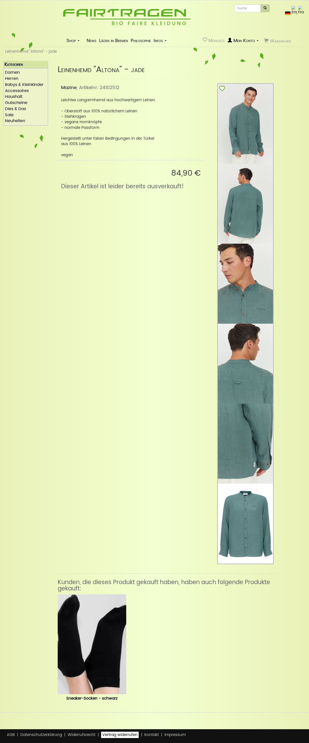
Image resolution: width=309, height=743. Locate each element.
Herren (11, 79)
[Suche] (265, 8)
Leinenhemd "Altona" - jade (31, 51)
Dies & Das (15, 109)
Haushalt (13, 97)
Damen (12, 73)
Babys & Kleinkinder (24, 85)
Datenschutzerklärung (41, 735)
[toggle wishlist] (222, 89)
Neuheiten (15, 121)
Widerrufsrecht (81, 735)
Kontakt (151, 735)
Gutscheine (16, 103)
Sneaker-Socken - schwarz (92, 698)
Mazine (69, 87)
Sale (9, 115)
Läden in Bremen (113, 41)
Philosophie (141, 41)
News (91, 41)
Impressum (175, 735)
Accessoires (17, 91)
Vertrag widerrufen (120, 735)
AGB (11, 735)
